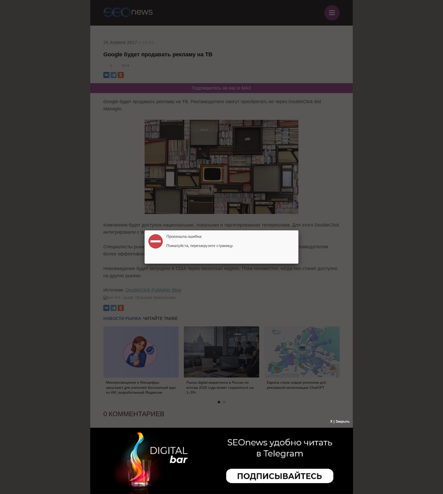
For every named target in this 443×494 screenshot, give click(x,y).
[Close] (298, 230)
